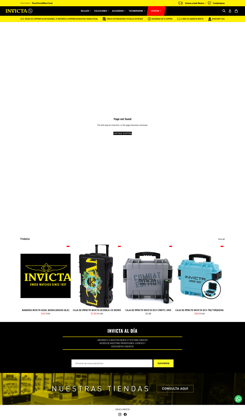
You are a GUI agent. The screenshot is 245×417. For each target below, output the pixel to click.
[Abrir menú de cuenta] (230, 11)
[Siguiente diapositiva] (117, 276)
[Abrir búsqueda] (224, 11)
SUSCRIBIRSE (164, 363)
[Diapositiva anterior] (76, 276)
